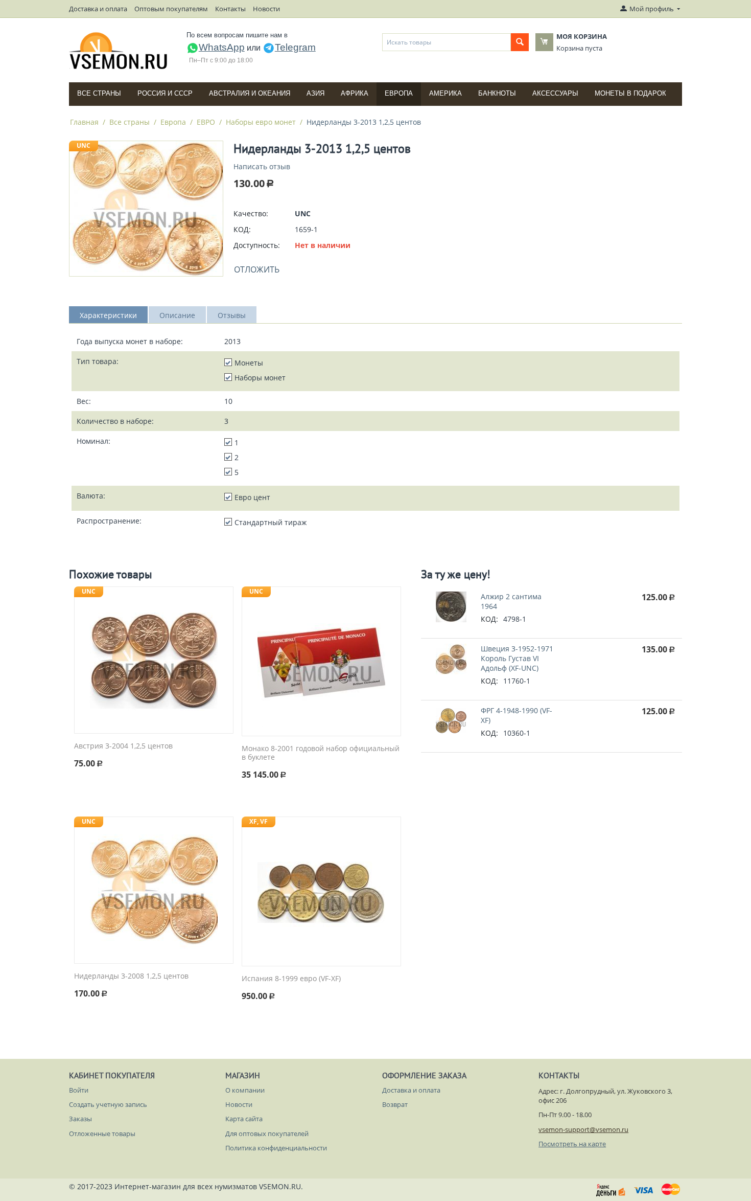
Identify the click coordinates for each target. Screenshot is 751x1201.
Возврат (395, 1104)
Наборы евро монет (261, 122)
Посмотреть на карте (572, 1143)
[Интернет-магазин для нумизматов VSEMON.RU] (119, 50)
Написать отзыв (261, 166)
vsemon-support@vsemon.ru (583, 1129)
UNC (83, 145)
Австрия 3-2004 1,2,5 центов (123, 746)
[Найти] (520, 42)
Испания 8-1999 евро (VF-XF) (291, 979)
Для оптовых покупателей (267, 1133)
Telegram (295, 47)
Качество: (250, 213)
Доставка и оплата (98, 8)
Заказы (80, 1118)
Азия (315, 93)
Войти (78, 1090)
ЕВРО (206, 122)
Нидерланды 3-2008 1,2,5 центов (131, 976)
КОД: (242, 229)
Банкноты (497, 93)
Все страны (99, 93)
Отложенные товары (102, 1133)
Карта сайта (244, 1118)
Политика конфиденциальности (276, 1147)
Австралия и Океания (249, 93)
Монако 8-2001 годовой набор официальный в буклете (321, 753)
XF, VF (258, 821)
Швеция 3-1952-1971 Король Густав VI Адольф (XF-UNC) (517, 658)
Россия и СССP (165, 93)
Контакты (230, 8)
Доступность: (256, 245)
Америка (445, 93)
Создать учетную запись (108, 1104)
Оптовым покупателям (171, 8)
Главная (84, 122)
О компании (245, 1090)
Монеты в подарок (630, 93)
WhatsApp (222, 47)
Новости (266, 8)
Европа (399, 93)
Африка (354, 93)
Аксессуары (555, 93)
